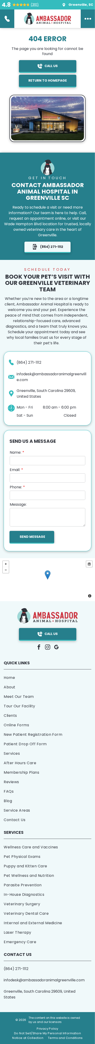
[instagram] (48, 647)
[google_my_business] (56, 647)
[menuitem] (47, 677)
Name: (15, 452)
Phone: (16, 487)
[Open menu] (88, 18)
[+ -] (47, 579)
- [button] (6, 570)
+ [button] (6, 564)
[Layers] (89, 564)
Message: (18, 504)
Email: (15, 469)
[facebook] (39, 647)
